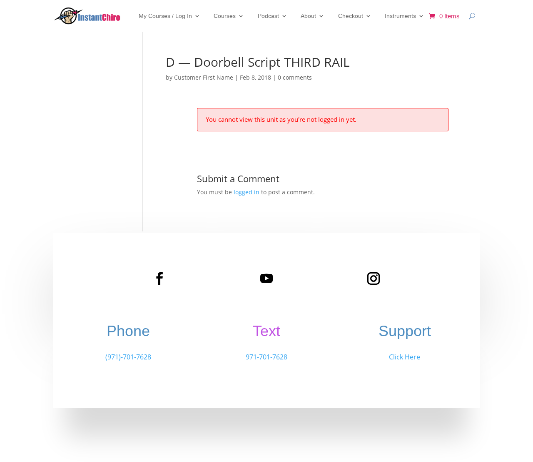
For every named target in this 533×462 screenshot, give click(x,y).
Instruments (400, 16)
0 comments (295, 77)
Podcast (268, 16)
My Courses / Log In (165, 16)
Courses (225, 16)
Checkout (350, 16)
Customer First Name (203, 77)
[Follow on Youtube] (266, 278)
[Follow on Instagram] (373, 278)
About (308, 16)
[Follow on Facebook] (159, 278)
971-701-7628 (266, 357)
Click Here (404, 357)
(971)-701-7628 (128, 357)
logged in (246, 192)
